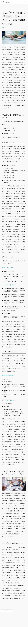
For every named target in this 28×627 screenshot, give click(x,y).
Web (3, 27)
